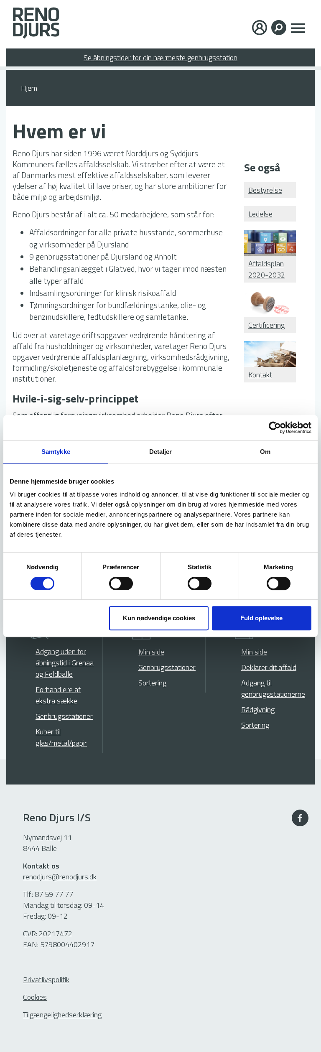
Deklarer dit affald (268, 667)
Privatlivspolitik (46, 979)
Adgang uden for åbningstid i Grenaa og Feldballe (65, 663)
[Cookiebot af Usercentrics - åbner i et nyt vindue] (274, 427)
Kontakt (260, 374)
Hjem (29, 88)
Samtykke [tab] (55, 451)
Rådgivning (258, 709)
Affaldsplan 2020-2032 (266, 269)
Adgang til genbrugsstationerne (273, 688)
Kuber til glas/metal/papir (61, 737)
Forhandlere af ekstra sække (58, 695)
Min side (151, 651)
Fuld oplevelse (261, 618)
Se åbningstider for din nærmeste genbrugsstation (160, 57)
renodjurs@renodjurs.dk (60, 876)
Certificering (266, 325)
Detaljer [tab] (160, 451)
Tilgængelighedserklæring (62, 1014)
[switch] (121, 583)
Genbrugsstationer (64, 716)
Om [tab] (265, 451)
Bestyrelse (265, 190)
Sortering (152, 682)
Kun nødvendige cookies (159, 618)
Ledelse (260, 213)
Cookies (35, 997)
